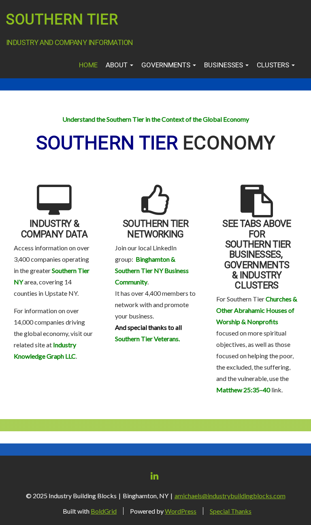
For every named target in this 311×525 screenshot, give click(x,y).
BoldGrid (104, 511)
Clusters (274, 65)
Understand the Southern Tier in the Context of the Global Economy (155, 119)
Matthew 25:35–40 (243, 390)
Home (88, 65)
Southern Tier (62, 19)
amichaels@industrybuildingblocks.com (230, 495)
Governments (166, 65)
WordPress (180, 511)
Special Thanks (230, 511)
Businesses (224, 65)
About (117, 65)
